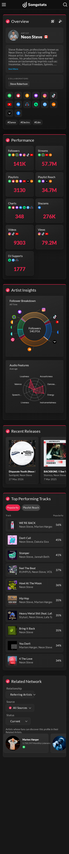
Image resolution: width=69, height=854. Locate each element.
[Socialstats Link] (53, 21)
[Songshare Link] (60, 21)
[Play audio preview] (12, 525)
